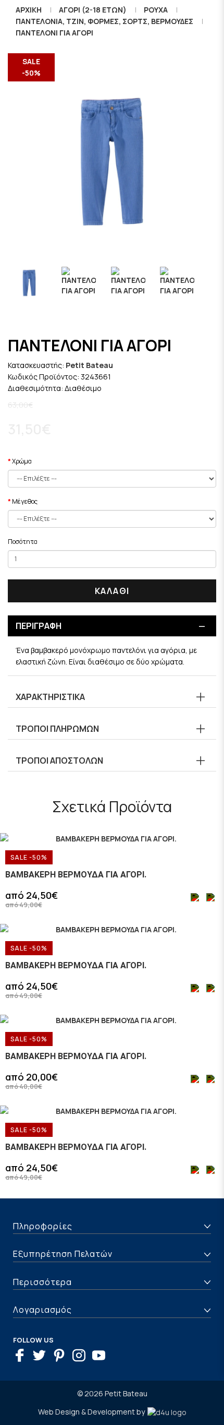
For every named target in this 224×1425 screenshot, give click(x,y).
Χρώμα (22, 461)
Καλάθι (112, 591)
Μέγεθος (25, 501)
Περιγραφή (38, 626)
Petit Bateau (89, 365)
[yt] (101, 1357)
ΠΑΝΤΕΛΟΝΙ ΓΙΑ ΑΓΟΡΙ (54, 33)
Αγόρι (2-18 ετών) (93, 10)
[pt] (62, 1357)
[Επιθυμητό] (195, 899)
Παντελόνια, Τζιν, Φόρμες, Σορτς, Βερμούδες (104, 21)
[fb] (22, 1357)
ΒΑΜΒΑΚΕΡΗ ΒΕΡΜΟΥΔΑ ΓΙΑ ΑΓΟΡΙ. (75, 875)
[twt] (42, 1357)
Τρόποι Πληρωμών (57, 728)
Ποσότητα (23, 541)
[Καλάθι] (211, 899)
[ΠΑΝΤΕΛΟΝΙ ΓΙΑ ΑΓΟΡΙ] (112, 167)
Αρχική (29, 10)
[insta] (81, 1357)
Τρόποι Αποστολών (59, 760)
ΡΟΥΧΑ (156, 10)
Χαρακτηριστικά (50, 697)
